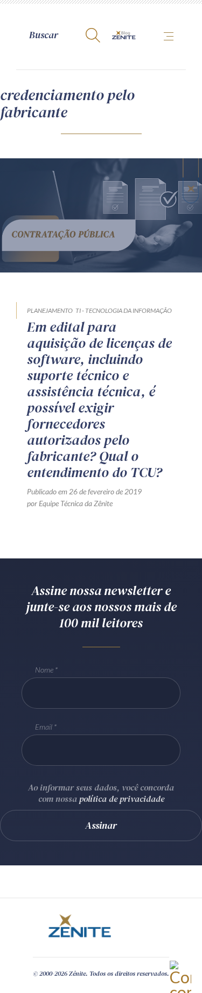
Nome (44, 669)
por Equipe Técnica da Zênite (70, 503)
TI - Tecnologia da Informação (123, 310)
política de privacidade (121, 799)
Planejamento (50, 310)
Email (43, 726)
